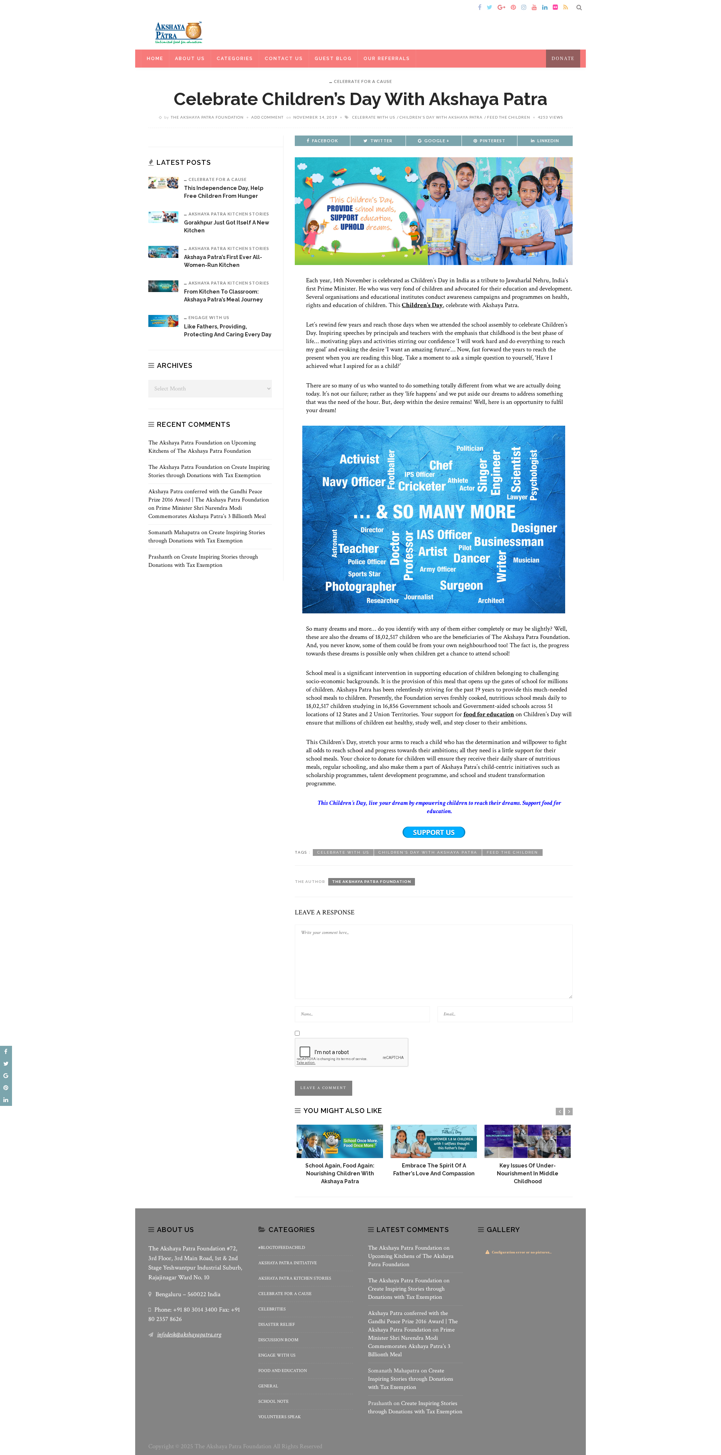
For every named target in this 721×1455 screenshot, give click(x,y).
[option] (340, 1155)
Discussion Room (278, 1340)
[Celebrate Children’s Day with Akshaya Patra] (434, 211)
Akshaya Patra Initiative (287, 1263)
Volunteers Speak (279, 1417)
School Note (273, 1401)
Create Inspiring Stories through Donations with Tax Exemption (209, 471)
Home (159, 7)
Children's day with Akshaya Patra (441, 117)
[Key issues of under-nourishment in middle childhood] (527, 1141)
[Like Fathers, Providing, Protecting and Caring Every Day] (163, 320)
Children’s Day (422, 305)
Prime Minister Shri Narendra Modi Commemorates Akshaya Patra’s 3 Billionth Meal (207, 512)
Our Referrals (387, 58)
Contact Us (284, 58)
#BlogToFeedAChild (281, 1247)
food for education (488, 714)
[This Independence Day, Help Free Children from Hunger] (163, 182)
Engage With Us (209, 317)
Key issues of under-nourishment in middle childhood (527, 1173)
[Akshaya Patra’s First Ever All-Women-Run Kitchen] (163, 251)
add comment (267, 117)
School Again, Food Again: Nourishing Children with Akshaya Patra (339, 1173)
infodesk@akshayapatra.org (189, 1334)
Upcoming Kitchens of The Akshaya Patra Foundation (202, 447)
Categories (235, 58)
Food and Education (282, 1371)
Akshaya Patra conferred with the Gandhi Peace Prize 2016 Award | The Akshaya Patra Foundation (208, 496)
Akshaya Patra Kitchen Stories (229, 213)
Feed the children (508, 117)
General (268, 1386)
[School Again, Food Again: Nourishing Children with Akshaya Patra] (340, 1141)
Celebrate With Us (373, 117)
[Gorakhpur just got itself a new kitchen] (163, 217)
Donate (563, 58)
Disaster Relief (276, 1324)
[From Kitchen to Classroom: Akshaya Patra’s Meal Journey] (163, 286)
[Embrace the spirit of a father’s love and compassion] (434, 1141)
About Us (190, 58)
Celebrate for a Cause (363, 81)
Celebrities (272, 1309)
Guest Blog (333, 58)
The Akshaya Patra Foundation (207, 117)
